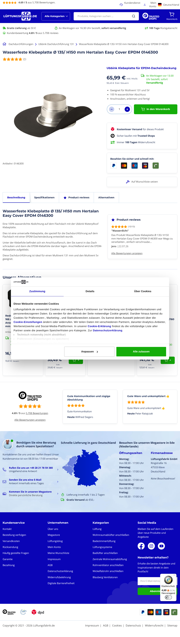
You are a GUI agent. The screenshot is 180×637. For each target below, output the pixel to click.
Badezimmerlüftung (104, 541)
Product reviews (78, 197)
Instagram (151, 546)
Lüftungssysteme (102, 547)
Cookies (117, 625)
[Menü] (174, 576)
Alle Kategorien (55, 16)
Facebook (141, 546)
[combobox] (106, 16)
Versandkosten (11, 541)
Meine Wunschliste (58, 553)
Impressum (54, 559)
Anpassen (87, 351)
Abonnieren (157, 591)
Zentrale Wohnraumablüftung (110, 559)
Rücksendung (10, 547)
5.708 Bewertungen (37, 413)
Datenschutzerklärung (107, 330)
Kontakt (7, 529)
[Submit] (133, 16)
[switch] (168, 597)
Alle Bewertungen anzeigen (30, 420)
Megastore (54, 535)
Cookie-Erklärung (99, 326)
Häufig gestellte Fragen (16, 553)
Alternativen (106, 197)
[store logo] (20, 16)
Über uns (53, 529)
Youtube (161, 546)
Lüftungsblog (55, 541)
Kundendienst (132, 3)
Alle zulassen (141, 351)
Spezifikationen (44, 197)
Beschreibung (16, 197)
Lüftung (97, 529)
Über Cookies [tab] (142, 291)
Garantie (7, 559)
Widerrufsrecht (154, 625)
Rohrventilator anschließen (108, 565)
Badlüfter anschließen (105, 553)
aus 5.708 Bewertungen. (36, 2)
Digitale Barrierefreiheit (61, 583)
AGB (50, 565)
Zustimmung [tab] (37, 291)
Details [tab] (90, 291)
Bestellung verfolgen (14, 535)
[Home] (5, 44)
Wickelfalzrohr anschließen (108, 571)
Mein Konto (152, 4)
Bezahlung (9, 565)
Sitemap (172, 625)
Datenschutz (133, 625)
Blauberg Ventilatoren (105, 577)
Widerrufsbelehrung (59, 577)
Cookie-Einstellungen (28, 322)
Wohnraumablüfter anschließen (111, 535)
